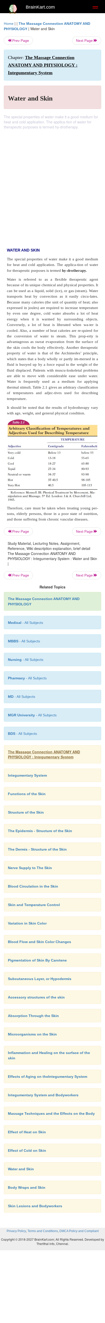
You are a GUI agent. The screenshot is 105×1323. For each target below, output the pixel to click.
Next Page (85, 41)
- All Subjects (21, 697)
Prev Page (20, 41)
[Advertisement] (52, 184)
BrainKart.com (40, 7)
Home (9, 24)
